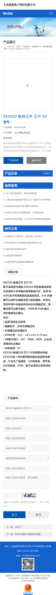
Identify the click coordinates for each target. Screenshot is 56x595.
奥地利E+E (36, 46)
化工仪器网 (35, 578)
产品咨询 (13, 160)
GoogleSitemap (28, 581)
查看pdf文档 (24, 132)
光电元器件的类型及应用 (16, 249)
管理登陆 (44, 578)
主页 (18, 46)
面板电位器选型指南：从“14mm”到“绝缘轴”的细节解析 (28, 219)
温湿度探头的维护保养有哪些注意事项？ (22, 206)
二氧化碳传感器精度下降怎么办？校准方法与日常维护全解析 (29, 200)
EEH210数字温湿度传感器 (28, 534)
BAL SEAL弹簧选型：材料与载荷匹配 (21, 193)
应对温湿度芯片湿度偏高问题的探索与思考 (23, 243)
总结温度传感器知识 (14, 255)
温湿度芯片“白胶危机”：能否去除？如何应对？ (25, 236)
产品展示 (26, 46)
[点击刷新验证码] (29, 495)
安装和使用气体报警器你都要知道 (20, 262)
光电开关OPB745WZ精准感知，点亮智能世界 (25, 213)
